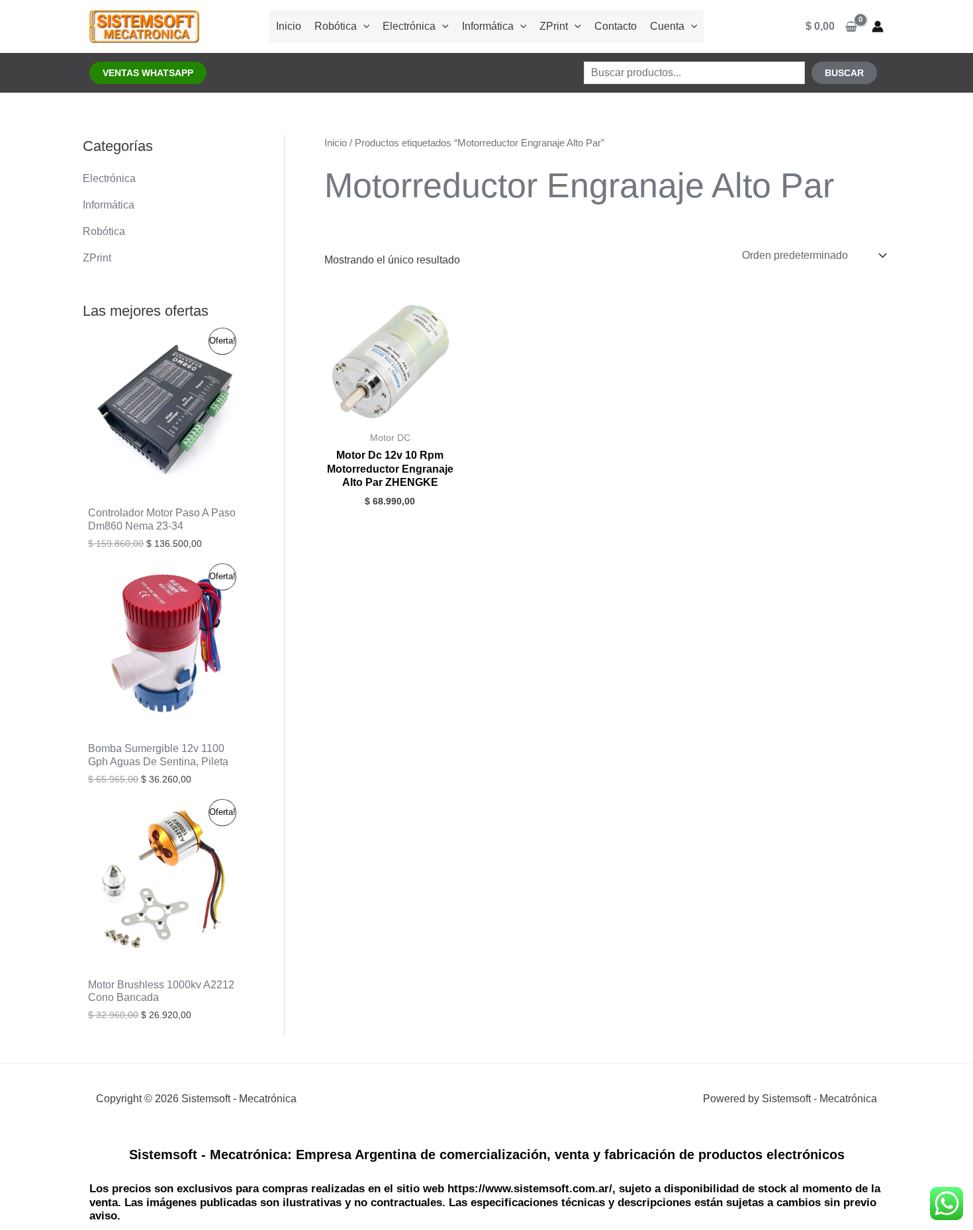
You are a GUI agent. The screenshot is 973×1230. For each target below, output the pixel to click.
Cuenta (667, 26)
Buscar (844, 73)
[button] (148, 73)
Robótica (335, 26)
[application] (363, 26)
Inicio (288, 26)
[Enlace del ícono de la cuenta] (878, 26)
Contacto (615, 26)
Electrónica (409, 26)
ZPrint (553, 26)
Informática (488, 26)
